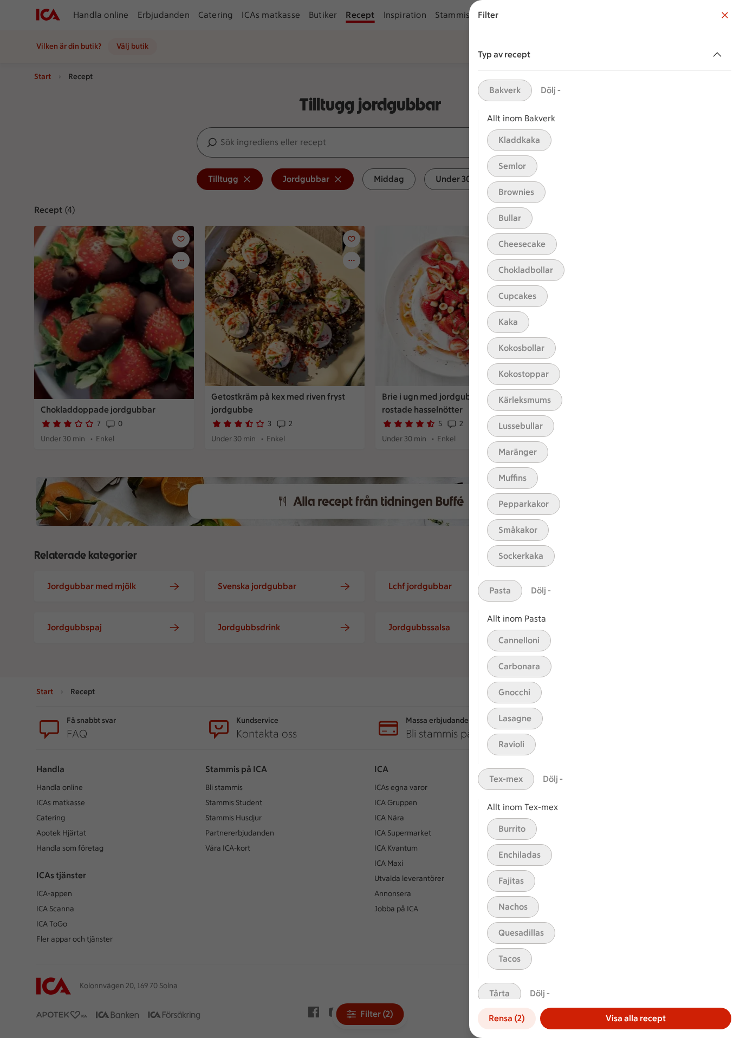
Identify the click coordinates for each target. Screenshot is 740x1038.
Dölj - (551, 90)
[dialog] (604, 519)
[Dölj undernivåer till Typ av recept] (719, 55)
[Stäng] (725, 15)
